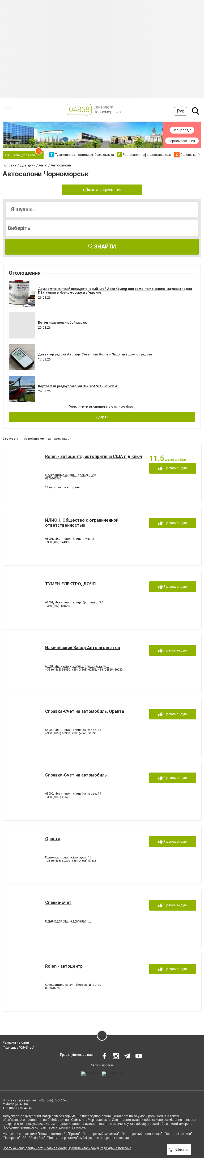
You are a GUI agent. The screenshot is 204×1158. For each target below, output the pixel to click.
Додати (102, 417)
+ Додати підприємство (102, 190)
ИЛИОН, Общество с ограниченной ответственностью (81, 523)
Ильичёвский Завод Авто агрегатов (82, 647)
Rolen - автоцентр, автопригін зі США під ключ (93, 456)
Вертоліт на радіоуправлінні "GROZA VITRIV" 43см (77, 386)
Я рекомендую (175, 468)
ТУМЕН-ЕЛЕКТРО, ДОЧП (70, 583)
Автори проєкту (102, 1065)
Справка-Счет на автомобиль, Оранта (84, 711)
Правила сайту (55, 1148)
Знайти (104, 246)
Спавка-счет (58, 902)
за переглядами (59, 438)
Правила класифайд (83, 1148)
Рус (180, 111)
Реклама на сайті (16, 1042)
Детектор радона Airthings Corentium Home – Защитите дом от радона (95, 354)
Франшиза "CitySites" (18, 1047)
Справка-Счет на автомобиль (76, 775)
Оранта (52, 838)
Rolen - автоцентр (64, 966)
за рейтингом (34, 438)
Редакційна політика (115, 1148)
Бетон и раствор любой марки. (62, 322)
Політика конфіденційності (23, 1148)
